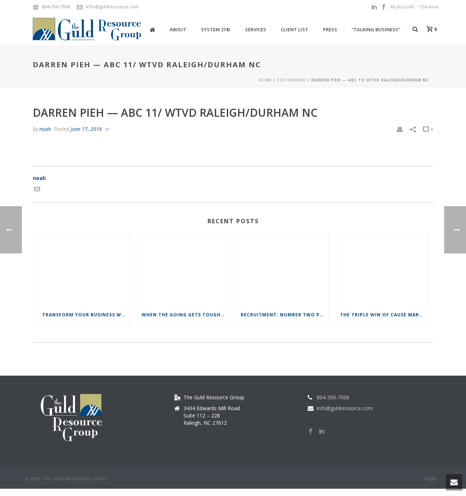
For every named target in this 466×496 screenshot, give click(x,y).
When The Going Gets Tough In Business (185, 315)
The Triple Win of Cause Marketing (384, 315)
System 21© (215, 29)
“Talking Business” (376, 29)
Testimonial (292, 80)
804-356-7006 (56, 6)
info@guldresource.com (112, 6)
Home (265, 80)
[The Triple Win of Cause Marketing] (382, 269)
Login (430, 478)
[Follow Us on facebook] (310, 431)
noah (45, 128)
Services (255, 29)
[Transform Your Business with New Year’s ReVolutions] (84, 269)
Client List (294, 29)
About (178, 29)
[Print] (400, 129)
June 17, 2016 (86, 128)
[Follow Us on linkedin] (322, 431)
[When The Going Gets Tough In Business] (183, 269)
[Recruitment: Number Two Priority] (282, 269)
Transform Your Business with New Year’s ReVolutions (86, 315)
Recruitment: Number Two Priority (284, 315)
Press (330, 29)
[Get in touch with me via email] (37, 190)
